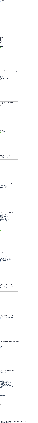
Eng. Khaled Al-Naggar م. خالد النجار (8, 71)
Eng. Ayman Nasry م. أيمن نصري (8, 212)
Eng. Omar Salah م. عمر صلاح (7, 315)
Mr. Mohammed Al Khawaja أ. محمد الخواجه (10, 129)
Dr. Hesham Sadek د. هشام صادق (8, 102)
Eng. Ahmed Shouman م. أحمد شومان (9, 370)
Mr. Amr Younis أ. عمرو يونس (7, 183)
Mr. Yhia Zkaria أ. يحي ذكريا (6, 155)
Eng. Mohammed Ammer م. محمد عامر (9, 342)
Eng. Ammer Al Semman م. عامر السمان (10, 284)
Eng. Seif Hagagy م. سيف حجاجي (8, 253)
